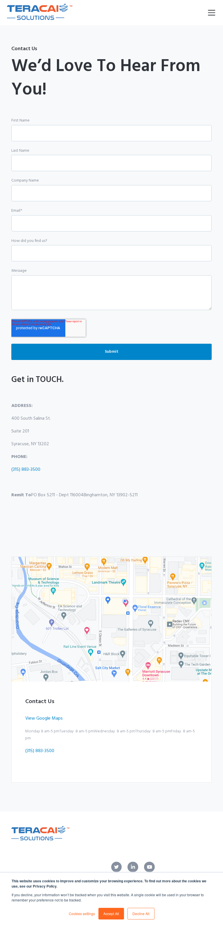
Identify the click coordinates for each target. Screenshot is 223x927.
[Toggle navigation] (211, 12)
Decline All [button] (141, 913)
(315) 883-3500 (25, 469)
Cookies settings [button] (82, 913)
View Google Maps (44, 718)
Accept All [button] (111, 913)
